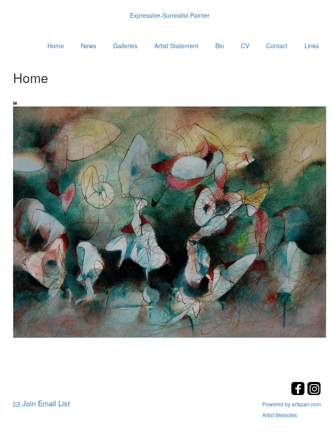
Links (311, 45)
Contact (276, 45)
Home (55, 45)
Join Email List (46, 403)
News (88, 45)
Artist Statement (176, 45)
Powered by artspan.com (291, 404)
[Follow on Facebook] (299, 392)
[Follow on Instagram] (314, 392)
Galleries (125, 45)
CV (245, 45)
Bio (219, 45)
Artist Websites (279, 414)
